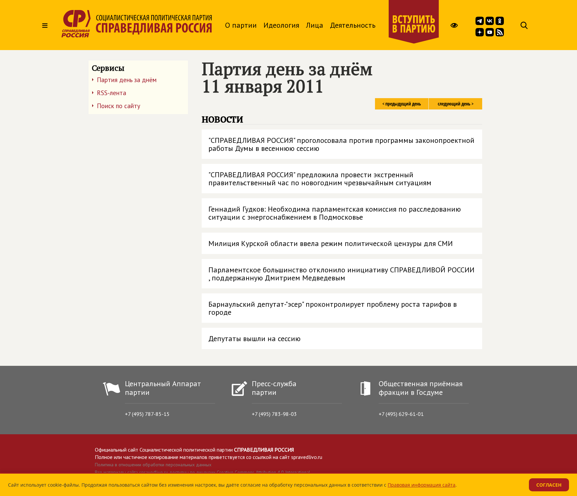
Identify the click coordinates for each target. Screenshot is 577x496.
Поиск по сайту (118, 106)
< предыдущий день (401, 103)
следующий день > (455, 103)
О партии (241, 25)
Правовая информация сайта (421, 485)
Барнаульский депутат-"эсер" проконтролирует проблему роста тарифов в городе (332, 308)
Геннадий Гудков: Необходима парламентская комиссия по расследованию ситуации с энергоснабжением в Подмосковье (334, 213)
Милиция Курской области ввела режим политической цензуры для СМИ (330, 243)
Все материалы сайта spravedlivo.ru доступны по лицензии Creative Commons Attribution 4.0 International (202, 472)
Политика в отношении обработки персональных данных (153, 465)
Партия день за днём (127, 80)
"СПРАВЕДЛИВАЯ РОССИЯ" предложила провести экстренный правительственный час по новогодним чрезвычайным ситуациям (319, 178)
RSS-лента (111, 93)
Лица (314, 25)
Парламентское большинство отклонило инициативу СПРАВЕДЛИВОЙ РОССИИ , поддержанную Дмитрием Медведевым (341, 273)
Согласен (549, 485)
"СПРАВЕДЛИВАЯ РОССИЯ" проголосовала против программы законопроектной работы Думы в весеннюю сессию (341, 144)
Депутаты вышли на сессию (254, 338)
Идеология (281, 25)
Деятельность (352, 25)
